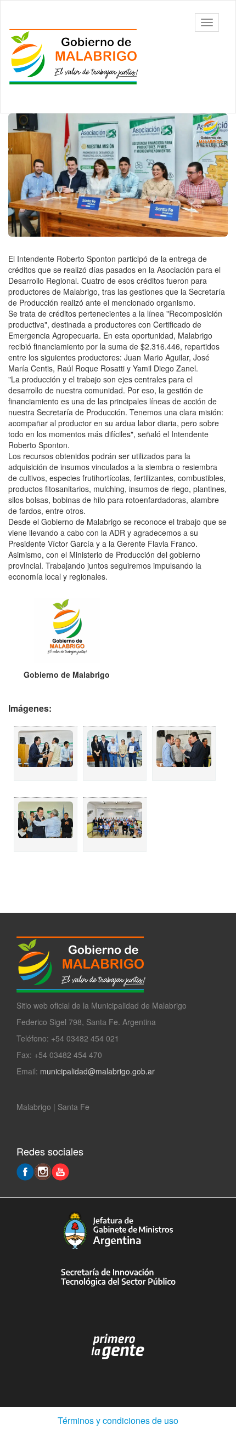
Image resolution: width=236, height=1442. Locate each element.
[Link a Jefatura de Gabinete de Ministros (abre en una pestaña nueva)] (118, 1230)
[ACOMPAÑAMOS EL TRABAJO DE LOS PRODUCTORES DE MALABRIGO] (45, 753)
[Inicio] (79, 56)
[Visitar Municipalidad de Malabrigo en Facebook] (25, 1170)
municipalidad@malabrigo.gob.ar (97, 1071)
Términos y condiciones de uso (118, 1420)
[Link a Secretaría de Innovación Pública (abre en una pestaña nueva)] (118, 1277)
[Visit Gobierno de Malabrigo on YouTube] (60, 1170)
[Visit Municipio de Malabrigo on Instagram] (43, 1170)
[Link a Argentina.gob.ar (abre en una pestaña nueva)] (118, 1347)
